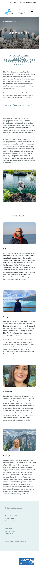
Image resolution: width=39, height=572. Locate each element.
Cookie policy (10, 521)
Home (5, 22)
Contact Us (9, 534)
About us (8, 529)
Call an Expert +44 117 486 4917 (23, 3)
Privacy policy (10, 518)
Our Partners (10, 531)
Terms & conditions (12, 516)
